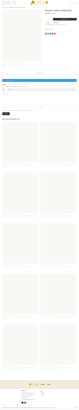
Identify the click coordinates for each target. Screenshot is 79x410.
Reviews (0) (39, 73)
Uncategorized (11, 7)
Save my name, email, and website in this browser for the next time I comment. (18, 110)
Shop (6, 7)
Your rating (3, 89)
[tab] (39, 73)
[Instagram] (22, 403)
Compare (48, 22)
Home (3, 7)
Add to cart (64, 19)
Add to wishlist (56, 22)
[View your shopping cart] (75, 2)
